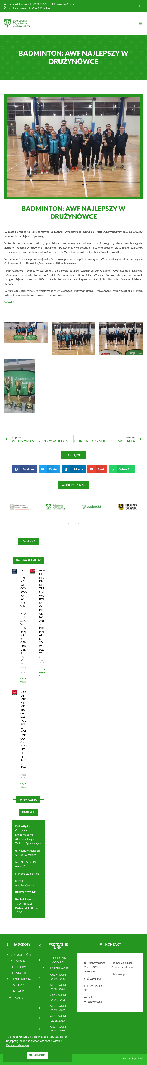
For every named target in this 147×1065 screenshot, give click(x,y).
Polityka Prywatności (133, 1058)
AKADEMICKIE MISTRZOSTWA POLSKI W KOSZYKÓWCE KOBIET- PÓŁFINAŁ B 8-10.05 (23, 731)
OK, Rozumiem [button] (37, 1055)
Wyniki (9, 302)
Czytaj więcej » (23, 681)
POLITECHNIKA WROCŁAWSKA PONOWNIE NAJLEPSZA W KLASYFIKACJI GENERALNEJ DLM (23, 615)
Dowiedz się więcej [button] (17, 1045)
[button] (140, 23)
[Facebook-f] (139, 5)
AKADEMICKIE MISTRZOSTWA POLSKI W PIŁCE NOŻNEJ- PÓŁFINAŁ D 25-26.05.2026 (42, 612)
